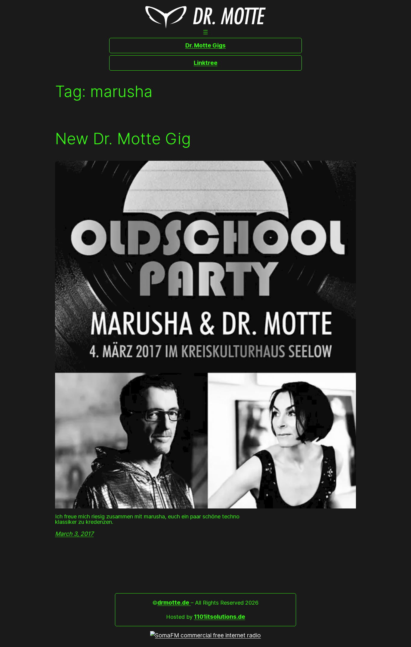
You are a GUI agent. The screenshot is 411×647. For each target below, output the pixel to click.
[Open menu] (205, 32)
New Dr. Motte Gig (123, 139)
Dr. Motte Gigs (205, 45)
